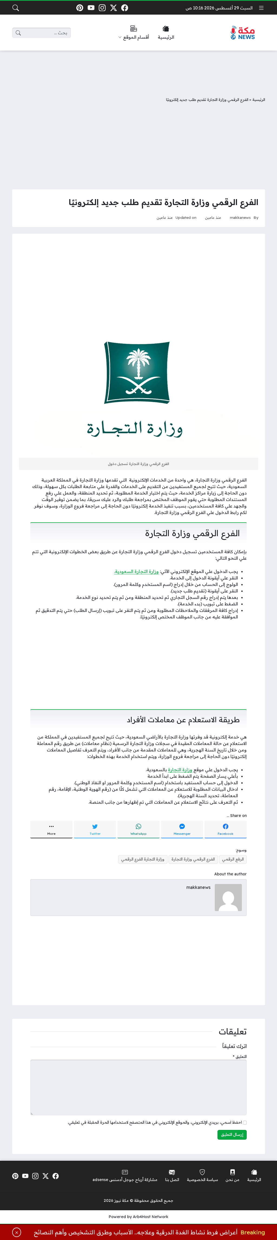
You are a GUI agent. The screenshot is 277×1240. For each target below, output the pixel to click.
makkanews (240, 217)
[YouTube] (91, 7)
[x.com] (113, 7)
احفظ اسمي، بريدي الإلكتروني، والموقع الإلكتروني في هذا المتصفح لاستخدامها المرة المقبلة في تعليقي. (155, 1122)
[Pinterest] (79, 7)
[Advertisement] (138, 69)
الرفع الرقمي (233, 859)
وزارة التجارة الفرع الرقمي (142, 859)
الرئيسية (258, 99)
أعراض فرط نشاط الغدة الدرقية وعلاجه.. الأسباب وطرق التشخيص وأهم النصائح (136, 1232)
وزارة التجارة (180, 769)
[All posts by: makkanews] (228, 897)
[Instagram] (102, 7)
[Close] (16, 1232)
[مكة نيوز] (243, 32)
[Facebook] (125, 7)
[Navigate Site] (261, 7)
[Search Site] (15, 7)
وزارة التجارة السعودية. (136, 571)
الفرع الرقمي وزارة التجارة (193, 859)
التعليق (240, 1056)
